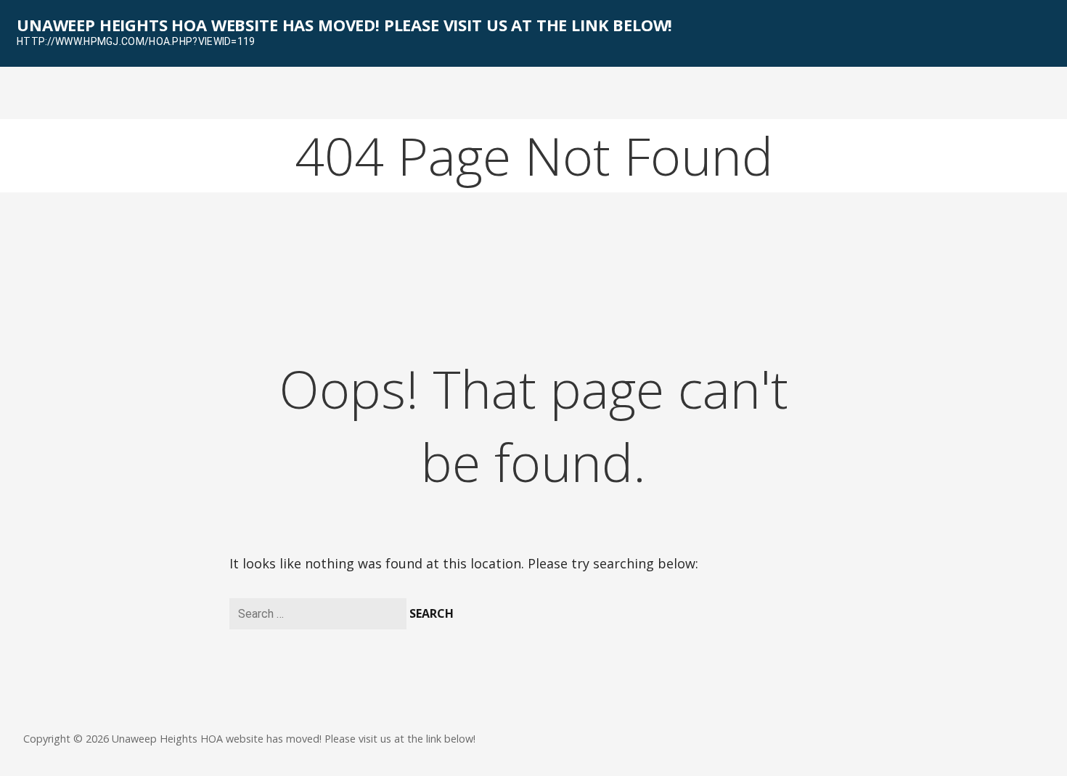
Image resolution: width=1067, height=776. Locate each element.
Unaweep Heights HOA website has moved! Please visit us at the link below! (344, 25)
